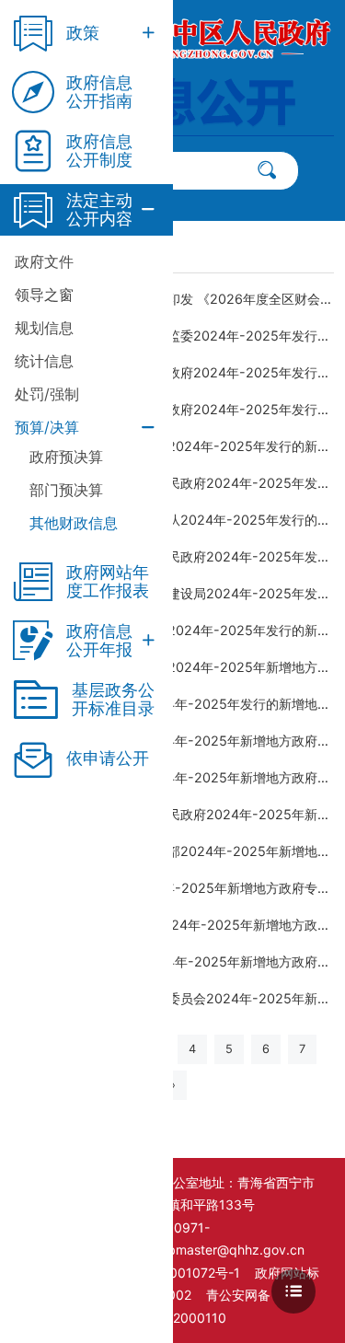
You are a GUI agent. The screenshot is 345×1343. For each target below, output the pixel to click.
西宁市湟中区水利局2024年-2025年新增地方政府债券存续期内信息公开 (180, 740)
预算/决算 (47, 427)
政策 (82, 32)
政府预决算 (66, 456)
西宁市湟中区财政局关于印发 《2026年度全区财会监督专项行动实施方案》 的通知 (180, 299)
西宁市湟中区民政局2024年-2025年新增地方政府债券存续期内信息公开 (180, 777)
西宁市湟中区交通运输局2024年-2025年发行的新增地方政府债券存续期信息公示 (180, 630)
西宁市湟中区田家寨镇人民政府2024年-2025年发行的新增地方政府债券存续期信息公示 (180, 556)
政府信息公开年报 (99, 640)
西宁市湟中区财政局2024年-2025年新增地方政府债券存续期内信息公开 (180, 961)
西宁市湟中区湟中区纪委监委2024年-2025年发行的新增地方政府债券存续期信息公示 (180, 335)
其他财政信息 (73, 523)
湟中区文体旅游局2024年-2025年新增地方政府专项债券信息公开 (180, 888)
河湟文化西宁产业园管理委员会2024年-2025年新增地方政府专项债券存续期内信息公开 (180, 998)
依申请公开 (107, 758)
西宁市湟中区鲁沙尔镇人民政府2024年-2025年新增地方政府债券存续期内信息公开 (180, 814)
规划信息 (44, 327)
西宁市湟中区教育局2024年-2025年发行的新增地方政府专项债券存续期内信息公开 (180, 704)
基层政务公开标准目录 (113, 699)
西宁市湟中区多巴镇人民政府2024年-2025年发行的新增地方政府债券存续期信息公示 (180, 372)
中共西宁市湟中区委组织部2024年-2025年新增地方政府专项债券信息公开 (180, 851)
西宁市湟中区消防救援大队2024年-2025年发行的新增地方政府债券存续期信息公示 (180, 519)
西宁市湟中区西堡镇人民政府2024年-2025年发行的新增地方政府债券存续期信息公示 (180, 409)
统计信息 (44, 361)
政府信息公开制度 (99, 151)
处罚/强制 (47, 394)
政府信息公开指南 (99, 92)
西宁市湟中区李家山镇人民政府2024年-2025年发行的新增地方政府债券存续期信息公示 (180, 483)
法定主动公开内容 (99, 209)
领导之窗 (44, 294)
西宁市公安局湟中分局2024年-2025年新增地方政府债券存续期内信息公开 (180, 924)
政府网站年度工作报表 (107, 581)
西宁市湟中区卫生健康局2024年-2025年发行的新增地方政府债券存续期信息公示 (180, 446)
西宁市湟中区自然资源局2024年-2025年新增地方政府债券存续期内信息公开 (180, 667)
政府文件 (44, 261)
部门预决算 (66, 489)
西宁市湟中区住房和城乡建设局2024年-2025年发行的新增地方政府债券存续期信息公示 (180, 593)
